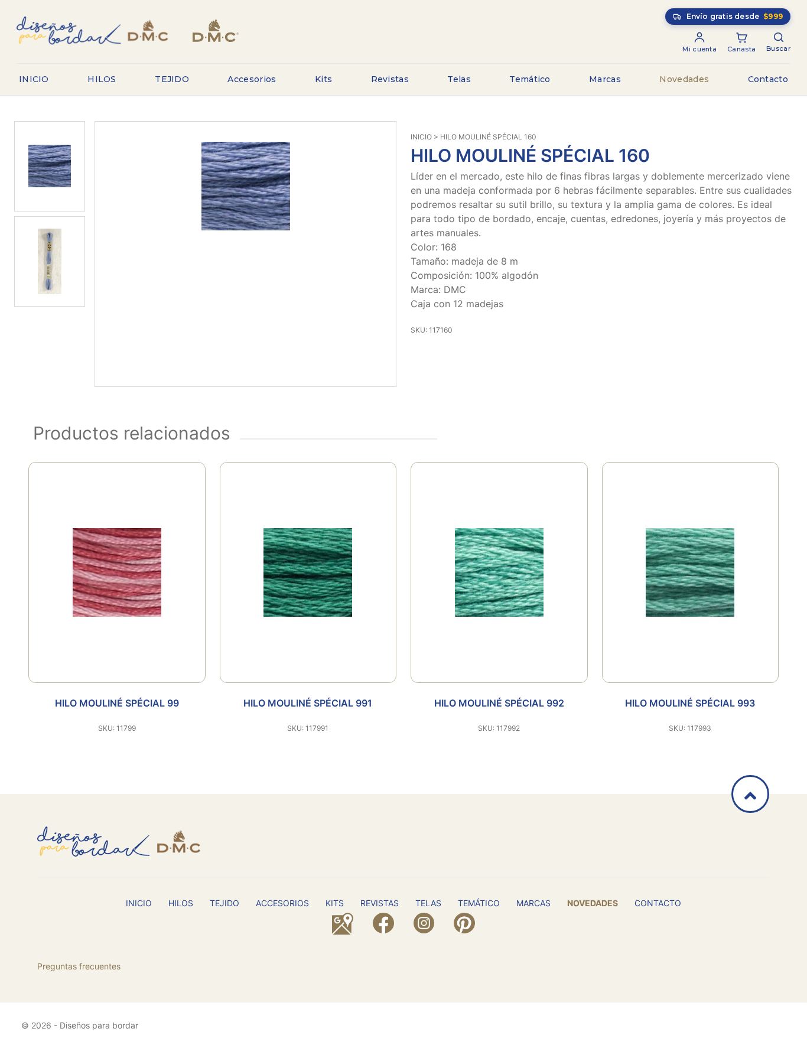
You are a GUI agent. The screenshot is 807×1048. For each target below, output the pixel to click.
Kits (323, 79)
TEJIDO (172, 79)
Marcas (605, 79)
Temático (529, 79)
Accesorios (251, 79)
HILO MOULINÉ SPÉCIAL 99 (117, 703)
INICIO (34, 79)
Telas (459, 79)
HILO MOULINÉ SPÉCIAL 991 (307, 703)
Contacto (768, 79)
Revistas (390, 79)
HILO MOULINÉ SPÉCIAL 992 (499, 703)
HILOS (101, 79)
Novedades (684, 79)
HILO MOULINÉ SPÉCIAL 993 (690, 703)
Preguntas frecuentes (79, 966)
